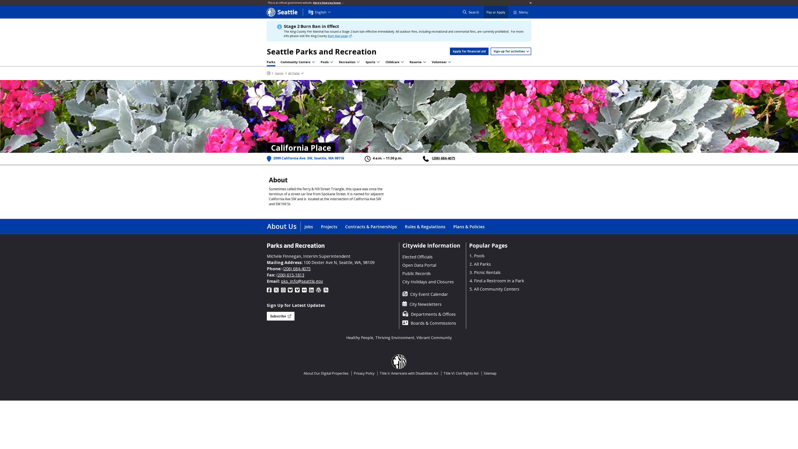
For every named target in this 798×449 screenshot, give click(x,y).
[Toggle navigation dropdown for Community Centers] (313, 62)
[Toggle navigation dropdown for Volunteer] (449, 62)
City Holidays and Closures (428, 282)
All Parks (294, 73)
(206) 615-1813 (290, 275)
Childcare (392, 62)
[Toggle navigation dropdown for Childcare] (402, 62)
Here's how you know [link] (327, 3)
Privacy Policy (364, 373)
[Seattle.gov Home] (269, 73)
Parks (271, 62)
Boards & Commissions (433, 323)
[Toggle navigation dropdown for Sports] (378, 62)
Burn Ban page (338, 36)
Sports (370, 62)
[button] (530, 3)
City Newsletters (426, 304)
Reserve (416, 62)
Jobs (308, 226)
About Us (282, 226)
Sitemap (490, 373)
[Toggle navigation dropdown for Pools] (332, 62)
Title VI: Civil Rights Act (461, 373)
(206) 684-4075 (443, 158)
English (320, 12)
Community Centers (295, 62)
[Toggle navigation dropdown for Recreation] (358, 62)
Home (279, 73)
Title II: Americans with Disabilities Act (409, 373)
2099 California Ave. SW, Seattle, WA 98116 (308, 158)
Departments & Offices (433, 314)
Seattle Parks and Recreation (322, 52)
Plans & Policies (469, 226)
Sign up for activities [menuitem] (510, 51)
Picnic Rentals (487, 272)
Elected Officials (417, 257)
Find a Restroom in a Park (499, 281)
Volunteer (439, 62)
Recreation (347, 62)
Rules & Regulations (425, 226)
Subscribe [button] (278, 316)
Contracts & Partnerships (371, 226)
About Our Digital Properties (326, 373)
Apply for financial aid (469, 51)
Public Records (416, 273)
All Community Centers (496, 289)
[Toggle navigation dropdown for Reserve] (424, 62)
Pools (325, 62)
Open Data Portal (419, 265)
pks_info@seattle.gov (302, 281)
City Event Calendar (429, 294)
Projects (329, 226)
